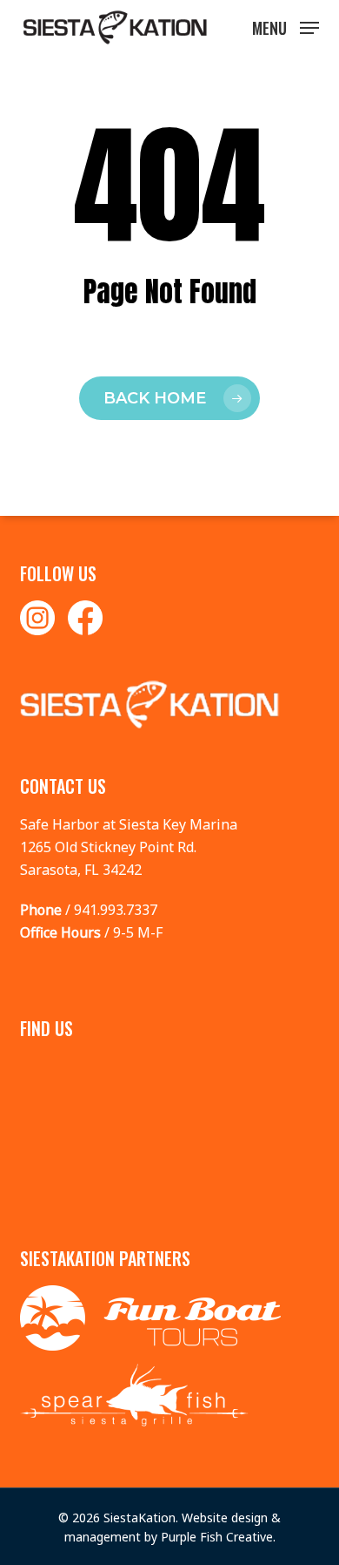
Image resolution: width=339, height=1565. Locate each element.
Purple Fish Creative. (218, 1536)
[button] (285, 26)
